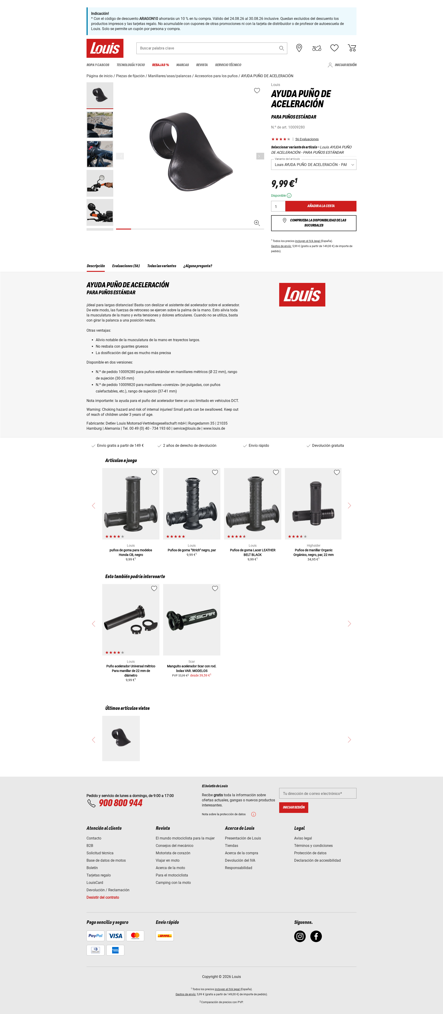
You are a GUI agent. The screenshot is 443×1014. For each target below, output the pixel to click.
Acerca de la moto (170, 868)
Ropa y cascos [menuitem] (98, 65)
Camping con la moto (173, 882)
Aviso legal (303, 838)
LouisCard (95, 882)
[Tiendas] (299, 48)
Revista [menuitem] (202, 65)
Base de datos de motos (106, 860)
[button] (281, 48)
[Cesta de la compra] (351, 48)
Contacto (94, 838)
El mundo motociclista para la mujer (185, 838)
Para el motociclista (172, 875)
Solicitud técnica (100, 853)
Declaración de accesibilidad (317, 860)
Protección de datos (310, 853)
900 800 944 (120, 803)
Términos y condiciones (313, 845)
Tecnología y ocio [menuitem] (131, 65)
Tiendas (231, 845)
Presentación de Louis (243, 838)
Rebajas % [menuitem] (160, 65)
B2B (90, 845)
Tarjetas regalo (99, 875)
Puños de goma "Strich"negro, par (192, 550)
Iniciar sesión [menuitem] (345, 65)
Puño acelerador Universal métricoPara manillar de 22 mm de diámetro (130, 670)
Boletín (92, 868)
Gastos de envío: (281, 246)
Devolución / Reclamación (108, 890)
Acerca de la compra (241, 853)
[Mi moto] (316, 48)
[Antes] (260, 156)
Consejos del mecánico (174, 845)
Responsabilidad (238, 868)
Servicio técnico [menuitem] (228, 65)
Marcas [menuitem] (182, 65)
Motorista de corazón (173, 853)
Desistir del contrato (103, 897)
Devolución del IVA (240, 860)
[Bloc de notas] (334, 48)
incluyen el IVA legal (308, 241)
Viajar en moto (168, 860)
